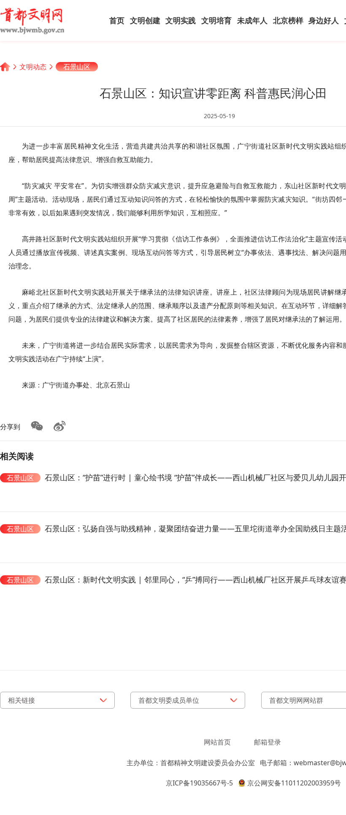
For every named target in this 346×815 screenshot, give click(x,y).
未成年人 (252, 20)
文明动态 (32, 66)
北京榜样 (288, 20)
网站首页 (217, 742)
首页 (116, 20)
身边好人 (323, 20)
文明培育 (216, 20)
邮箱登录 (267, 742)
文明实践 (180, 20)
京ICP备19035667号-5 (199, 783)
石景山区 (76, 66)
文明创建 (145, 20)
